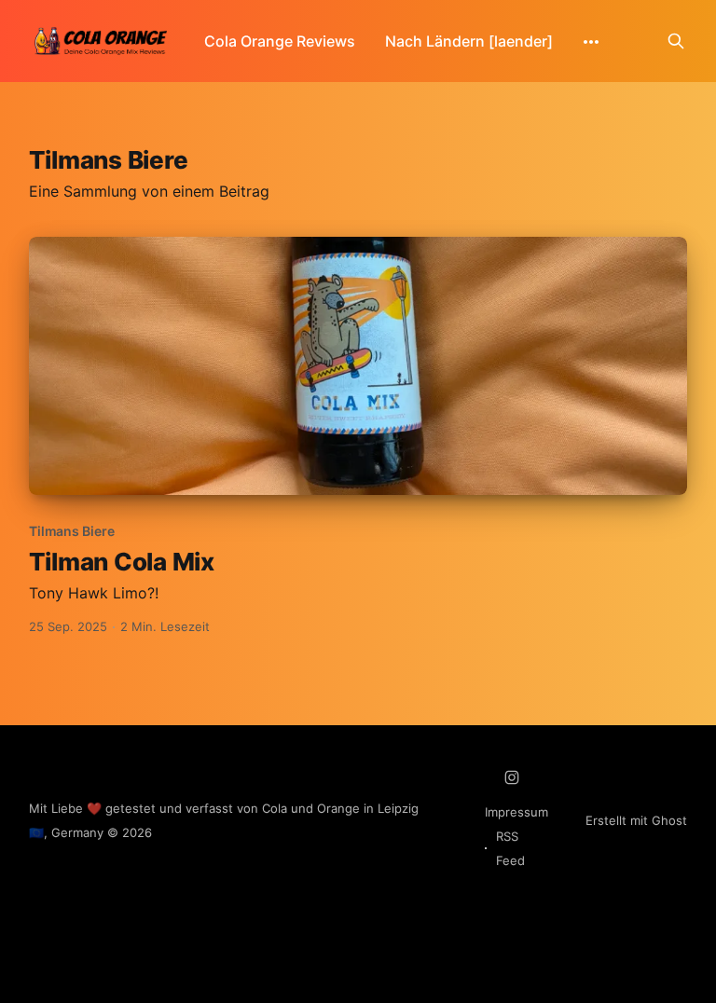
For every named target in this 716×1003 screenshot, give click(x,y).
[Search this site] (676, 41)
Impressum (516, 811)
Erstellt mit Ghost (636, 820)
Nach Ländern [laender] (469, 41)
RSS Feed (510, 848)
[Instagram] (511, 777)
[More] (591, 42)
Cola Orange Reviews (279, 41)
